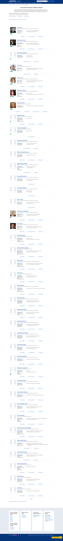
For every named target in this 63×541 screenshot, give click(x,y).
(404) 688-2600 (19, 93)
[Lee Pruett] (13, 67)
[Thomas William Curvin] (13, 406)
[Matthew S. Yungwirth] (13, 370)
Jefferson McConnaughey (23, 247)
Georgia (21, 4)
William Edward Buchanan (23, 152)
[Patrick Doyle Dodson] (13, 466)
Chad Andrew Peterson (22, 392)
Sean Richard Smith (21, 344)
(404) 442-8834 (19, 130)
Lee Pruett (19, 65)
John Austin (19, 223)
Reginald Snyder (21, 115)
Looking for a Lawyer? (55, 537)
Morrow (11, 521)
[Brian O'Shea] (13, 202)
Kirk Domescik (20, 476)
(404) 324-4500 (19, 166)
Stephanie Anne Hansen (22, 332)
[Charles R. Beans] (13, 105)
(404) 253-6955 (19, 347)
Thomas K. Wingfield (21, 127)
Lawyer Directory (13, 4)
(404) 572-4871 (19, 394)
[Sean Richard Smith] (13, 347)
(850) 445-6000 (19, 454)
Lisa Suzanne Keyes (21, 380)
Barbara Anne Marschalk (22, 211)
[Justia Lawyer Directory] (12, 1)
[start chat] (61, 537)
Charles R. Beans (21, 102)
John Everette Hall (21, 40)
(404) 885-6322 (19, 214)
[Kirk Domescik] (13, 478)
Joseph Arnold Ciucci (21, 321)
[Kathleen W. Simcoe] (13, 93)
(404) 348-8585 (19, 466)
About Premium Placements (49, 519)
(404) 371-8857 (19, 68)
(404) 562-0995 (19, 190)
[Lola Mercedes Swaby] (13, 454)
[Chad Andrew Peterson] (13, 394)
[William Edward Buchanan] (13, 154)
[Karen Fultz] (13, 275)
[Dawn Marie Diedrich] (13, 178)
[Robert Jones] (13, 263)
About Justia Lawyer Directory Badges (48, 515)
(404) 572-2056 (19, 250)
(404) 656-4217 (19, 55)
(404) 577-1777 (19, 202)
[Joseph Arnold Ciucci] (13, 323)
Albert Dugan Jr (20, 285)
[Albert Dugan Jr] (13, 288)
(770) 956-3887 (19, 312)
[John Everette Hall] (13, 42)
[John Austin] (13, 226)
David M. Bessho (20, 415)
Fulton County (12, 529)
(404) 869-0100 (19, 226)
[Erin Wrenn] (13, 490)
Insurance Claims (24, 516)
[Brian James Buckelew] (13, 143)
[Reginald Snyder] (13, 118)
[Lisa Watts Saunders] (13, 190)
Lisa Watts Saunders (21, 187)
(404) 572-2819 (19, 490)
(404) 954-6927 (19, 43)
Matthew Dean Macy (21, 309)
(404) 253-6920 (19, 300)
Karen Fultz (19, 272)
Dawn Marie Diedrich (22, 176)
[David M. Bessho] (13, 418)
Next (31, 498)
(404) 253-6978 (19, 479)
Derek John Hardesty (22, 356)
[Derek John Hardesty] (13, 358)
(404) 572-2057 (19, 275)
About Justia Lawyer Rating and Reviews (49, 520)
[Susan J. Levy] (13, 80)
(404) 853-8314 (19, 406)
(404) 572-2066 (19, 430)
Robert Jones (20, 260)
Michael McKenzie (21, 235)
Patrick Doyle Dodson (22, 463)
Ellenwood (11, 519)
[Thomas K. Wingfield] (13, 130)
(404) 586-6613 (19, 30)
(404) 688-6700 (19, 143)
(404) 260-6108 (19, 443)
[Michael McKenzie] (13, 238)
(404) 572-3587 (19, 383)
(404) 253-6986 (19, 335)
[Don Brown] (13, 30)
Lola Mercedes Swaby (22, 452)
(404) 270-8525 (19, 179)
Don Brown (19, 27)
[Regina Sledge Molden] (13, 166)
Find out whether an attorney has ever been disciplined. (36, 516)
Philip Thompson (21, 297)
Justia (9, 4)
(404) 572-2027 (19, 263)
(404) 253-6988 (19, 324)
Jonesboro (11, 517)
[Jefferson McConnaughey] (13, 250)
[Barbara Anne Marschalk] (13, 213)
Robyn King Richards (21, 440)
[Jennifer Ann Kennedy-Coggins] (13, 430)
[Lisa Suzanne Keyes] (13, 383)
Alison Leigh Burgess (22, 52)
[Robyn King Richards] (13, 443)
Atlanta (11, 516)
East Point (11, 520)
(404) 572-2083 (19, 118)
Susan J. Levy (20, 77)
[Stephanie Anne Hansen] (13, 335)
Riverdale (11, 518)
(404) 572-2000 (19, 238)
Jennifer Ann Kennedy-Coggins (24, 427)
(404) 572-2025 (19, 288)
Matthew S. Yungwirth (22, 367)
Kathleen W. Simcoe (21, 90)
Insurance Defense (18, 4)
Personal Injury (24, 517)
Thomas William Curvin (22, 403)
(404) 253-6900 (19, 370)
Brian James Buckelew (22, 140)
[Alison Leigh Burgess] (13, 55)
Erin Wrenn (19, 487)
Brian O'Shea (20, 199)
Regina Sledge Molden (22, 163)
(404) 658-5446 (19, 154)
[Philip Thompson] (13, 300)
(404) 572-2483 (19, 359)
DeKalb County (12, 528)
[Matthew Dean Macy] (13, 312)
